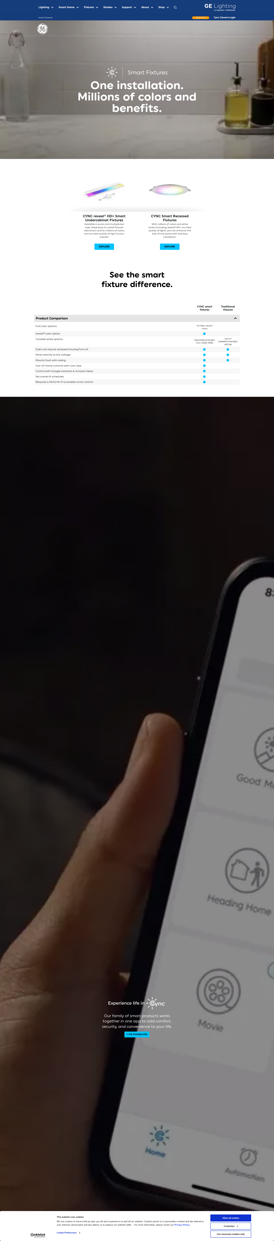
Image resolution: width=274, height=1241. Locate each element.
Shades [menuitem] (107, 7)
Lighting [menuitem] (44, 7)
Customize (229, 1226)
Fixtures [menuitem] (89, 7)
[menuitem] (47, 7)
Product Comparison (52, 318)
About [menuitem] (145, 7)
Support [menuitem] (127, 7)
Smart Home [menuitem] (66, 7)
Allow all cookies (230, 1218)
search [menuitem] (175, 7)
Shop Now (200, 18)
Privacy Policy (182, 1225)
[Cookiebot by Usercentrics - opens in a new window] (37, 1235)
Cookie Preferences (67, 1232)
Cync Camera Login (224, 17)
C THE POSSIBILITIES (136, 1034)
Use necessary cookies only (231, 1234)
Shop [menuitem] (161, 7)
